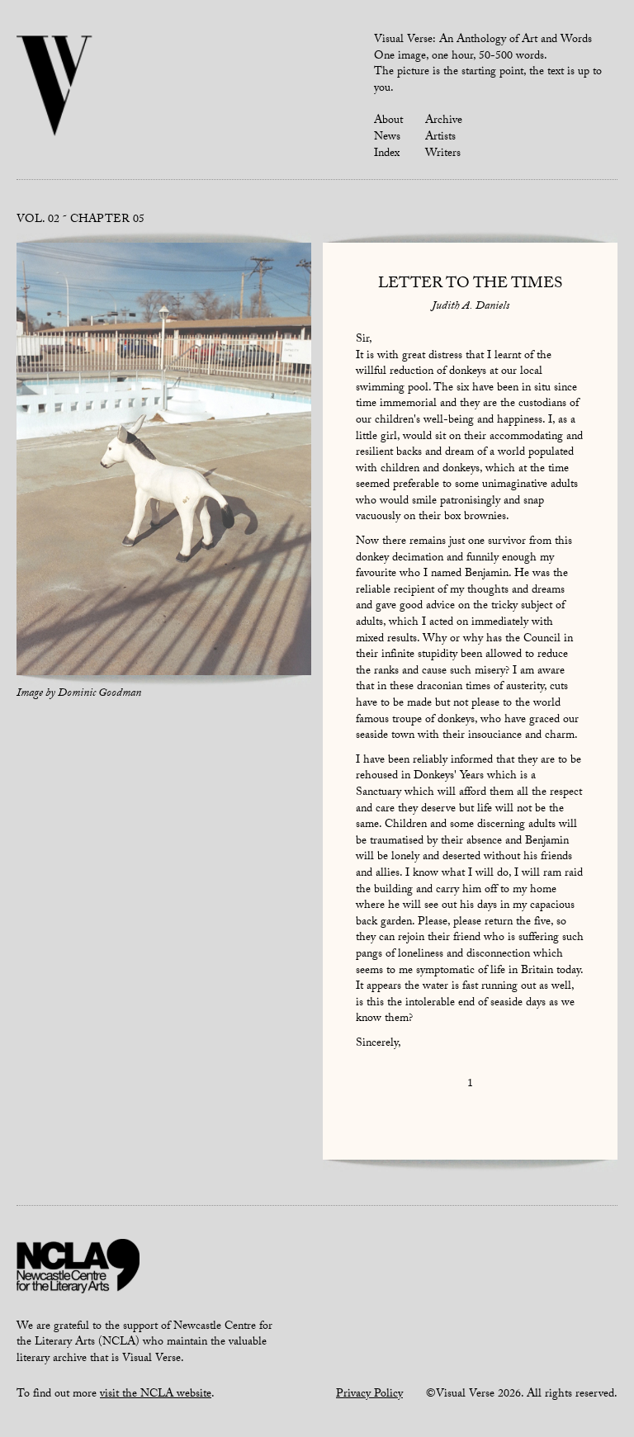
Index (387, 154)
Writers (443, 154)
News (387, 138)
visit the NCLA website (155, 1395)
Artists (440, 138)
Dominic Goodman (99, 694)
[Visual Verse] (55, 87)
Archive (443, 121)
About (388, 121)
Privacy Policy (369, 1395)
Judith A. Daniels (470, 307)
